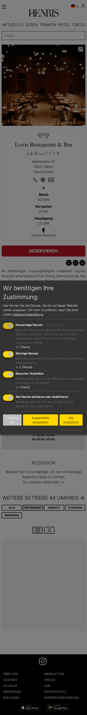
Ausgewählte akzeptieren (40, 420)
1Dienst (23, 347)
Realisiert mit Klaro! (71, 429)
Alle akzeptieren (71, 420)
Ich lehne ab (12, 420)
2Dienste (24, 367)
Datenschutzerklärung (28, 314)
